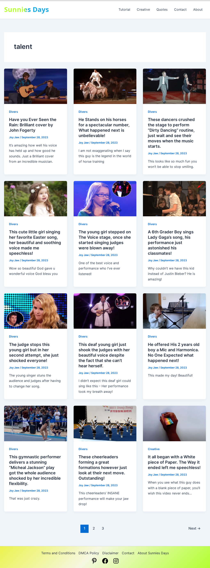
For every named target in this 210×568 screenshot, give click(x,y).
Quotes (162, 9)
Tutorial (124, 9)
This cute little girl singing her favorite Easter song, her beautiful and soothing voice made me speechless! (35, 242)
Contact (180, 9)
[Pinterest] (94, 561)
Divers (13, 111)
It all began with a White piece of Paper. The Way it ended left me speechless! (174, 462)
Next (194, 528)
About (198, 9)
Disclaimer (110, 553)
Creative (143, 9)
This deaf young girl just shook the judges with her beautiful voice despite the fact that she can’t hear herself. (104, 355)
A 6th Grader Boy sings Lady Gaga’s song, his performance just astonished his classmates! (171, 242)
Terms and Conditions (58, 553)
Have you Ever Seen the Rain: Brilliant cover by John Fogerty (32, 125)
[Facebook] (105, 561)
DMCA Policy (89, 553)
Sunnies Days (26, 9)
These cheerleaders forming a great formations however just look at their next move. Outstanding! (103, 467)
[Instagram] (116, 561)
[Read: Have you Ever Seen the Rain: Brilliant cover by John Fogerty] (35, 86)
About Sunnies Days (153, 553)
